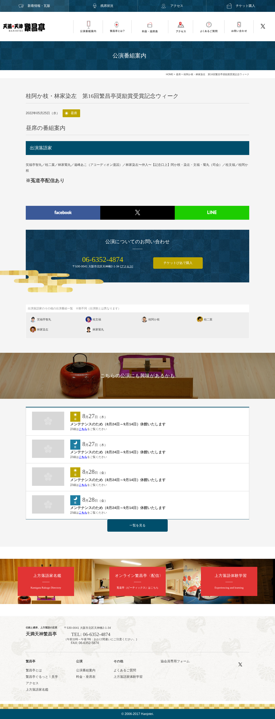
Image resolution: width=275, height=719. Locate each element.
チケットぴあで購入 (177, 263)
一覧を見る (137, 525)
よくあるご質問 (125, 670)
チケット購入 (245, 5)
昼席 (178, 74)
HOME (169, 74)
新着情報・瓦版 (39, 5)
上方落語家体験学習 (128, 676)
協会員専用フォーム (175, 661)
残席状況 (106, 5)
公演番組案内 (85, 670)
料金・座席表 (85, 676)
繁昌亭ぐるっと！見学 (42, 676)
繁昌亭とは (34, 670)
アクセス (176, 5)
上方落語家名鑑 (37, 689)
